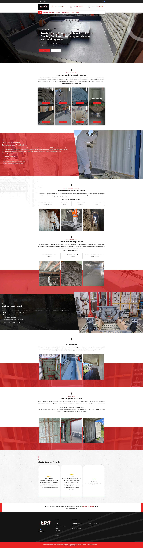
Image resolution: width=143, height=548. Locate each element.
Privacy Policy (74, 545)
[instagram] (102, 2)
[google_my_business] (104, 2)
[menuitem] (40, 12)
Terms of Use (70, 545)
